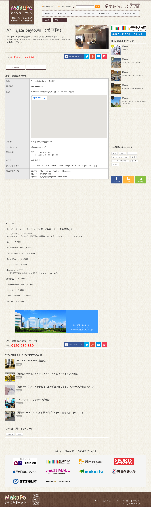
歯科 (133, 157)
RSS (128, 182)
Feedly (140, 182)
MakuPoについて (49, 7)
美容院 (19, 434)
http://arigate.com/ (38, 147)
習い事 (134, 161)
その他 (47, 20)
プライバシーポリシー (139, 501)
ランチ (122, 153)
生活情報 (10, 434)
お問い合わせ (66, 7)
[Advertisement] (57, 200)
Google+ (92, 56)
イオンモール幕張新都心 (120, 161)
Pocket (104, 56)
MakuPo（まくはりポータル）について (106, 501)
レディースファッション (120, 157)
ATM (114, 153)
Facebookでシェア (75, 56)
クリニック (132, 153)
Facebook (116, 182)
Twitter (86, 56)
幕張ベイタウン (60, 20)
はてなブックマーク (98, 56)
